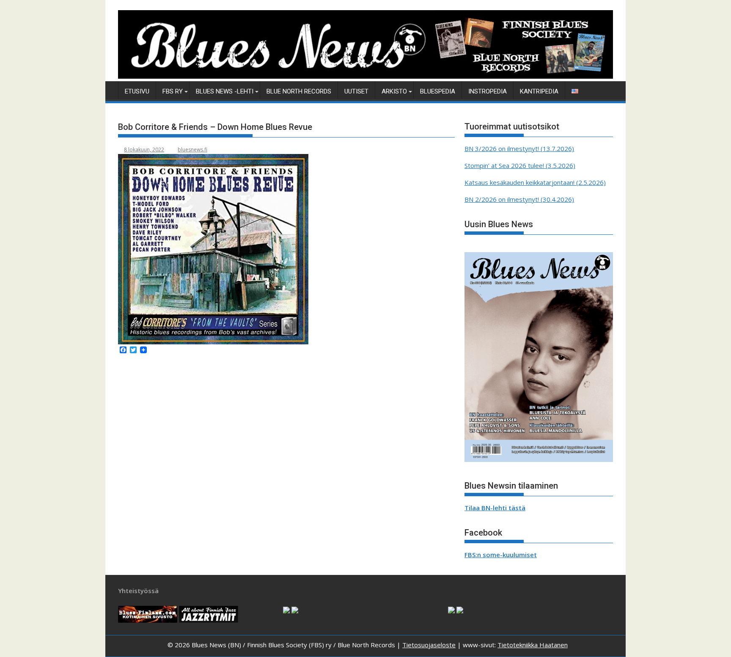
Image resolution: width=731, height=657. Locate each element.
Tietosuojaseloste (429, 645)
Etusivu (137, 91)
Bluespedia (437, 91)
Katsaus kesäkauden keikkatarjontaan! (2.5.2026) (535, 182)
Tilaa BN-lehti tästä (494, 507)
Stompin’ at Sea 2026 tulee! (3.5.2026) (519, 165)
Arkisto (394, 91)
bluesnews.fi (192, 149)
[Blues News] (365, 76)
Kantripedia (539, 91)
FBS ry (172, 91)
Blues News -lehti (224, 91)
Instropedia (487, 91)
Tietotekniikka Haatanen (532, 645)
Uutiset (356, 91)
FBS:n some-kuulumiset (500, 554)
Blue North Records (299, 91)
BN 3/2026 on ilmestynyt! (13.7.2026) (519, 148)
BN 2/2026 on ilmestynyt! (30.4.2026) (519, 199)
